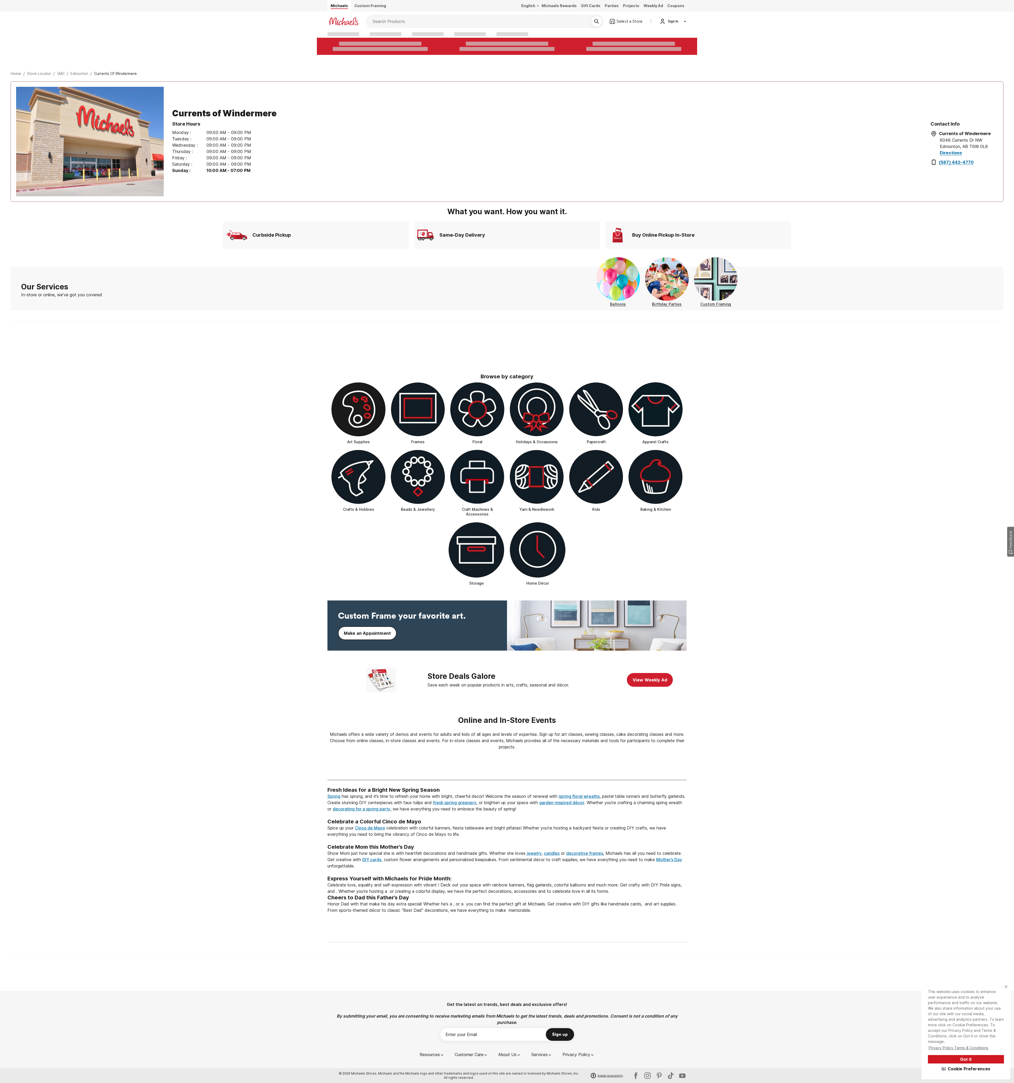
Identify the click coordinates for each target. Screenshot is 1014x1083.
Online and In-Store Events (507, 720)
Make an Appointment (367, 633)
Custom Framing (715, 304)
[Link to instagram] (647, 1075)
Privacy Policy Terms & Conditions (958, 1048)
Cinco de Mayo (370, 828)
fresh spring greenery (454, 802)
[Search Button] (596, 21)
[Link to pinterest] (659, 1075)
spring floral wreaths (579, 796)
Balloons (618, 304)
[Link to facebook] (636, 1075)
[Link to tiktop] (670, 1075)
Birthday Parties (667, 304)
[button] (966, 1069)
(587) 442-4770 (956, 162)
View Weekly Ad (650, 680)
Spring (333, 796)
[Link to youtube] (682, 1075)
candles (552, 853)
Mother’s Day (669, 859)
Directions (951, 152)
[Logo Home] (343, 21)
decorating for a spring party (361, 809)
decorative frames (584, 853)
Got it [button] (966, 1059)
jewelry (534, 853)
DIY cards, (372, 859)
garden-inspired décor (561, 802)
